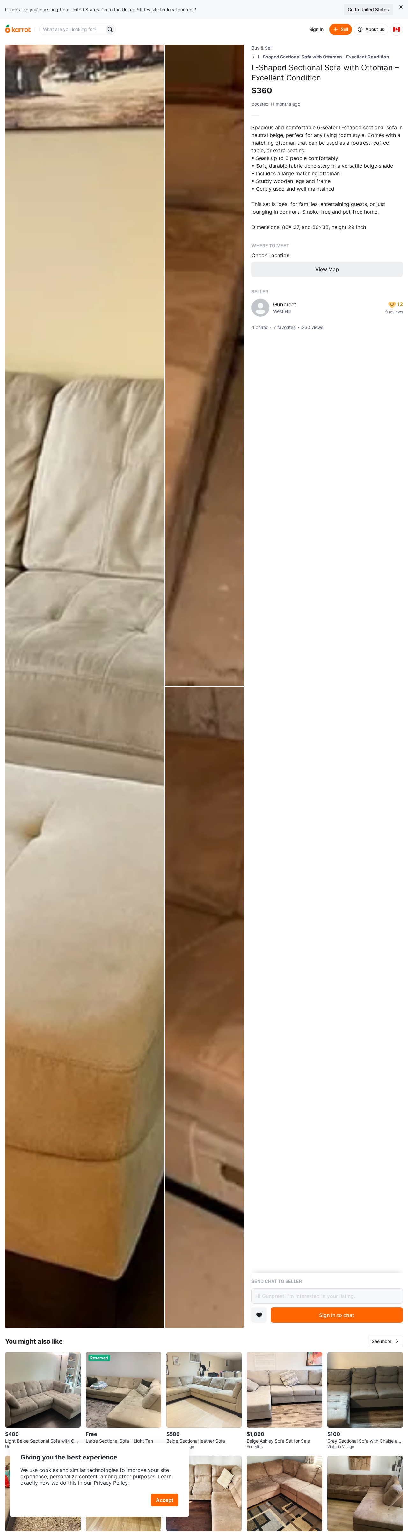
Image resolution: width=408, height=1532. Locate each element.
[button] (385, 1341)
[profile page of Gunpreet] (260, 308)
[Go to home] (18, 29)
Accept (164, 1500)
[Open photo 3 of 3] (204, 1007)
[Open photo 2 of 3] (204, 365)
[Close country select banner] (401, 7)
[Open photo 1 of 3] (84, 686)
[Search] (110, 29)
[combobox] (72, 29)
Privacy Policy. (111, 1483)
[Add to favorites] (259, 1315)
